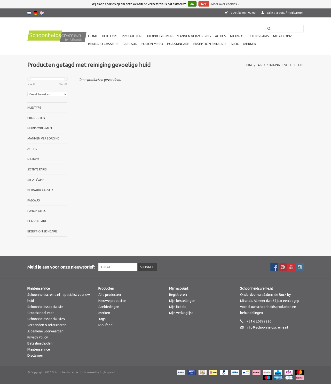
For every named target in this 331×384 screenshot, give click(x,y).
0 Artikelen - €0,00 (243, 12)
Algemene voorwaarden (45, 331)
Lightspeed (107, 372)
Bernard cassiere (103, 44)
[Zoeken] (267, 29)
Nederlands (29, 13)
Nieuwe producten (112, 301)
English (42, 13)
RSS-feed (105, 325)
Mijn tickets (177, 307)
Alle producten (109, 295)
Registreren (178, 295)
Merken (249, 44)
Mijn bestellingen (182, 301)
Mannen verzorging (194, 36)
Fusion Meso (152, 44)
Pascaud (130, 44)
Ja (192, 4)
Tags (259, 65)
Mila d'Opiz (282, 36)
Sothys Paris (258, 36)
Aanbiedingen (108, 307)
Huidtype (110, 36)
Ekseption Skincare (210, 44)
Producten (132, 36)
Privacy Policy (37, 337)
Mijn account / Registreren (285, 12)
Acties (220, 36)
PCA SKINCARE (178, 44)
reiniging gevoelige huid (285, 65)
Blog (235, 44)
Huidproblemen (159, 36)
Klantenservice (38, 349)
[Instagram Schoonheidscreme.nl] (300, 267)
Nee (204, 4)
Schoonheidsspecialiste (45, 307)
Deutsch (36, 13)
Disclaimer (35, 355)
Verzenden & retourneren (46, 325)
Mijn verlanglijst (181, 313)
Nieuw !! (236, 36)
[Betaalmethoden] (180, 372)
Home (93, 36)
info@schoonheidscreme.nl (267, 327)
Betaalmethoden (40, 343)
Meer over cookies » (225, 4)
